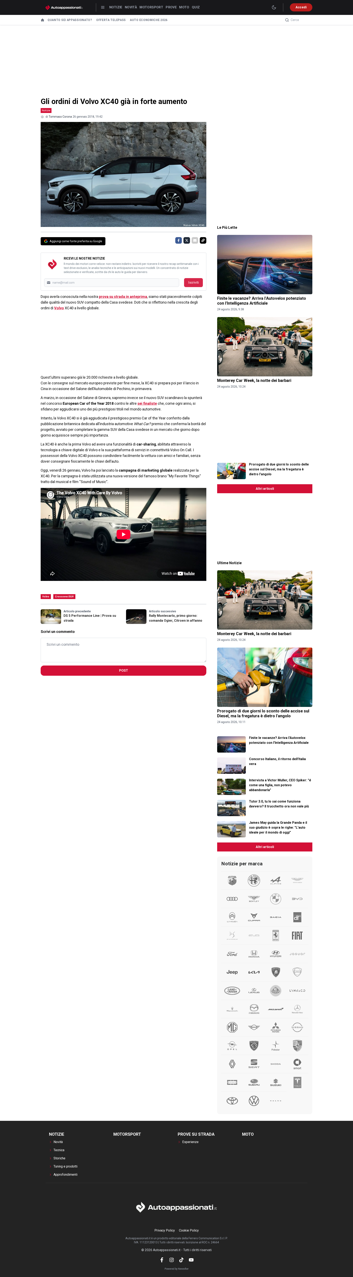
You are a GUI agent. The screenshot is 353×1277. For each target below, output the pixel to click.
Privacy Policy (164, 1230)
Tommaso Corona (60, 116)
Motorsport (151, 7)
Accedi (301, 7)
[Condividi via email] (195, 240)
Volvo (59, 308)
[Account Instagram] (171, 1259)
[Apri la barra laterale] (102, 7)
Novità (131, 7)
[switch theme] (273, 7)
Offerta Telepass (111, 20)
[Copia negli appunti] (203, 240)
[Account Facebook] (161, 1259)
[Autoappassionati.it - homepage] (64, 7)
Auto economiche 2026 (149, 20)
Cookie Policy (189, 1230)
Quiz (196, 7)
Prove (171, 7)
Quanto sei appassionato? (70, 20)
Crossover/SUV (64, 596)
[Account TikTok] (181, 1259)
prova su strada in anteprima (123, 296)
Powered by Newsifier (177, 1268)
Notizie (115, 7)
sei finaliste (147, 403)
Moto (184, 7)
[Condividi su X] (186, 240)
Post (123, 670)
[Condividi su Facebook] (178, 240)
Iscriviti (193, 282)
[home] (42, 20)
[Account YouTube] (191, 1259)
